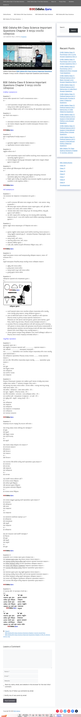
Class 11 (62, 168)
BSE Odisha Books (51, 715)
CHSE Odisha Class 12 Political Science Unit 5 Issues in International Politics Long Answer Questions (67, 119)
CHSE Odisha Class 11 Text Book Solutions (37, 1)
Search (62, 27)
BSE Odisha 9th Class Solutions (44, 14)
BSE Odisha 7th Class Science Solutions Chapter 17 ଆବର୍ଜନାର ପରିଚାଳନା (69, 151)
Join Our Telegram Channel (58, 715)
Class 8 (62, 179)
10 (40, 716)
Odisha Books (7, 14)
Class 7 (62, 177)
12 (47, 716)
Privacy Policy (62, 1)
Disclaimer (71, 1)
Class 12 (62, 171)
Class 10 (62, 165)
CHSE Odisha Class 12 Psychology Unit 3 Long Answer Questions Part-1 (68, 62)
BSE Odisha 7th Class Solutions (12, 19)
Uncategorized (65, 185)
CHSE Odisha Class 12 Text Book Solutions (13, 1)
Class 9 (62, 182)
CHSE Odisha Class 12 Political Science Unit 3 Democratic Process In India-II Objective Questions (67, 98)
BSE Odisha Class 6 (25, 715)
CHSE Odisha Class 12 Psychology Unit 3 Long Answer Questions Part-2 (68, 54)
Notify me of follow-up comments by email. (19, 691)
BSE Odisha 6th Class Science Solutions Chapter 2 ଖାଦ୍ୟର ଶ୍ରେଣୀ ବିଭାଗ (25, 633)
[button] (40, 715)
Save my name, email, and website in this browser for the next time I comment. (28, 685)
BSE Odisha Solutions (20, 715)
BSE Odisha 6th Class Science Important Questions (34, 71)
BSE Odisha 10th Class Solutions (23, 14)
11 (43, 716)
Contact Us (6, 4)
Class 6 (7, 631)
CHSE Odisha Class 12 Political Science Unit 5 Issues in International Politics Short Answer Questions (67, 130)
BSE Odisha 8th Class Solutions (65, 14)
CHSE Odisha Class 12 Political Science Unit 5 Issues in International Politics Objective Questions (67, 141)
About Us (53, 1)
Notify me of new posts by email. (16, 695)
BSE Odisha (17, 711)
